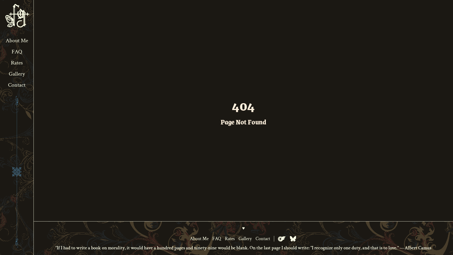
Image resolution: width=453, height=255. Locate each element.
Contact (16, 85)
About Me (17, 40)
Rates (17, 62)
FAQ (17, 51)
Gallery (17, 73)
